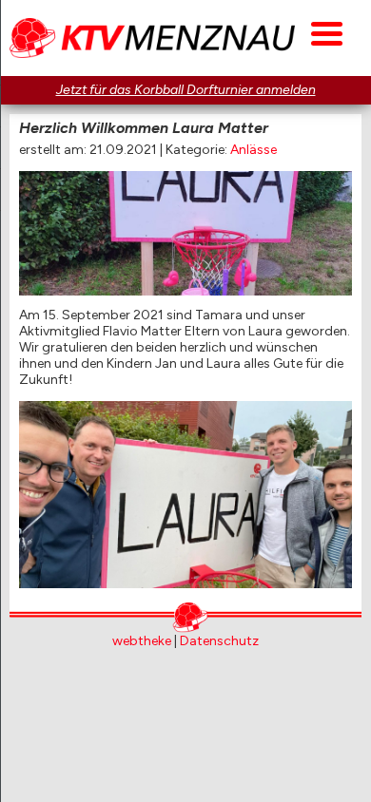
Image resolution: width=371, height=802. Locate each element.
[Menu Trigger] (327, 31)
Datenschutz (219, 641)
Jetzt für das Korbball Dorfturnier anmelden (186, 90)
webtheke (141, 641)
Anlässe (253, 150)
